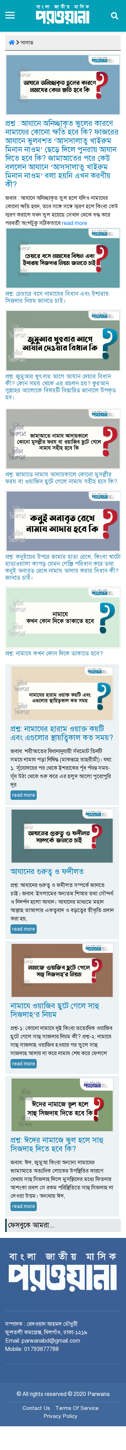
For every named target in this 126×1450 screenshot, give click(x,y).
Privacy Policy (60, 1416)
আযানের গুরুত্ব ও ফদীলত (47, 871)
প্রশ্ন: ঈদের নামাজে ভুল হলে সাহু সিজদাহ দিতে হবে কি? (56, 1144)
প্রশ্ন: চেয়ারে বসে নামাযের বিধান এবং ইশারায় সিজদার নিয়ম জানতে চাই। (57, 297)
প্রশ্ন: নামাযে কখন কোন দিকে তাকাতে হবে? (54, 653)
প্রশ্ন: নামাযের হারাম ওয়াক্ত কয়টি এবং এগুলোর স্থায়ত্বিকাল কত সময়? (61, 733)
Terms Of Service (77, 1408)
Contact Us (36, 1408)
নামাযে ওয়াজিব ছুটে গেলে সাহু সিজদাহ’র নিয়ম (54, 1010)
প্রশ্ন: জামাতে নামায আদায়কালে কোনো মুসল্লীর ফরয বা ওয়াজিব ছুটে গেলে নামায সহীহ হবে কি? (61, 478)
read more (74, 223)
